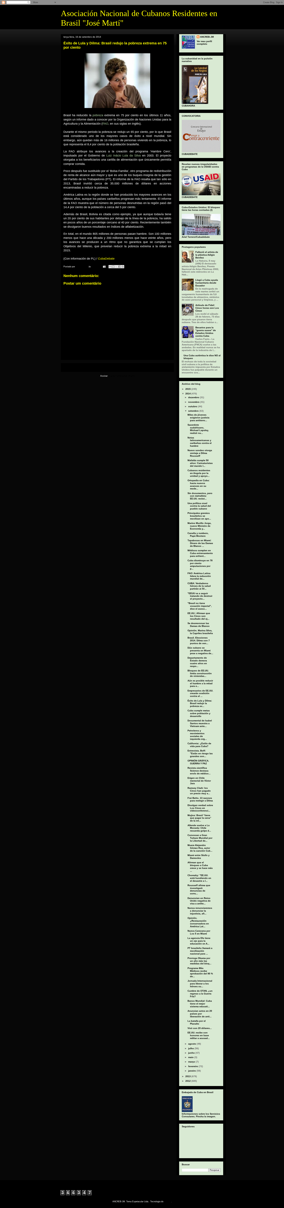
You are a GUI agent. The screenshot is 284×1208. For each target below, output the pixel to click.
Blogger (167, 1201)
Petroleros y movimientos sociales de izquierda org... (197, 734)
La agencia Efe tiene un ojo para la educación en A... (199, 941)
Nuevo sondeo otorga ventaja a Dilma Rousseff (200, 453)
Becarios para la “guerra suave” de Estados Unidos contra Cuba (205, 331)
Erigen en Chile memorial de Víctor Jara (199, 781)
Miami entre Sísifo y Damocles (199, 856)
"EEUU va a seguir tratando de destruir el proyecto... (200, 596)
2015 (188, 389)
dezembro (194, 397)
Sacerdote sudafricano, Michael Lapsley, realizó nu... (198, 428)
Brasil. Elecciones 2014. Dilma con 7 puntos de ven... (199, 640)
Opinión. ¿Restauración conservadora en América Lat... (198, 922)
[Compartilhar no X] (116, 266)
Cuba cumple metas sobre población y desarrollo (199, 713)
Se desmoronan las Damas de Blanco (199, 624)
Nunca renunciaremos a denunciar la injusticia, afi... (200, 911)
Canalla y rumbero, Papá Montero (198, 534)
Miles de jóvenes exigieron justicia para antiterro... (198, 417)
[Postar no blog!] (113, 266)
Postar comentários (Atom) (121, 376)
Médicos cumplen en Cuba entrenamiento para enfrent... (200, 553)
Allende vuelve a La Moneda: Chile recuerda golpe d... (199, 828)
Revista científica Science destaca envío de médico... (199, 771)
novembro (194, 402)
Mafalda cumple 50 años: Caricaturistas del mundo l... (200, 463)
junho (191, 1052)
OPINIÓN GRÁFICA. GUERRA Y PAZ (198, 762)
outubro (193, 406)
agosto (192, 1043)
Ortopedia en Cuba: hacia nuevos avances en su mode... (199, 484)
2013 (188, 1076)
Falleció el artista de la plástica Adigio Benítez (206, 255)
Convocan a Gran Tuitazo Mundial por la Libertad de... (200, 838)
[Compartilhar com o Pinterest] (122, 266)
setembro (193, 411)
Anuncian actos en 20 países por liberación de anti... (200, 1014)
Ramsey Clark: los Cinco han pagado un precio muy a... (199, 791)
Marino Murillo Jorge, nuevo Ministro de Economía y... (199, 526)
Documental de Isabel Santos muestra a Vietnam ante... (200, 723)
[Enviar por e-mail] (110, 266)
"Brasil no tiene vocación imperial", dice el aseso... (200, 606)
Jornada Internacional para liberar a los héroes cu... (200, 983)
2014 (188, 393)
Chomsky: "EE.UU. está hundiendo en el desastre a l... (199, 878)
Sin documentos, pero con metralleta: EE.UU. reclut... (200, 496)
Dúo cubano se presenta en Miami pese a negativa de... (200, 650)
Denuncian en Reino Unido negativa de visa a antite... (199, 901)
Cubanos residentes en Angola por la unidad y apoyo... (199, 473)
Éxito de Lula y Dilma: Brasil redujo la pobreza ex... (200, 703)
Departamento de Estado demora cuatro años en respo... (197, 661)
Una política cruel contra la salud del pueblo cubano (199, 506)
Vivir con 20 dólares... (200, 1028)
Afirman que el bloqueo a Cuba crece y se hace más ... (200, 866)
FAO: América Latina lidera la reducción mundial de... (199, 576)
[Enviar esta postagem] (104, 266)
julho (191, 1048)
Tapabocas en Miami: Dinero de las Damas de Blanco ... (200, 543)
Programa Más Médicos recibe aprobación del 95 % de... (200, 972)
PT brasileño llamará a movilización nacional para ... (200, 951)
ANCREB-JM (207, 37)
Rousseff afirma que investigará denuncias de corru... (199, 889)
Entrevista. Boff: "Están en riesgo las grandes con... (200, 753)
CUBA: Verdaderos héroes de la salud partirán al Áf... (199, 586)
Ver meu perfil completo (204, 42)
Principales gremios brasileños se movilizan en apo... (199, 516)
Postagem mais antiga (158, 367)
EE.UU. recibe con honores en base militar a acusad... (199, 1035)
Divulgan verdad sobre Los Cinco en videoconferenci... (200, 808)
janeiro (192, 1070)
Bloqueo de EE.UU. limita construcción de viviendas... (200, 673)
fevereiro (193, 1066)
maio (191, 1057)
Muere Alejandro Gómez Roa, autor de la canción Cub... (200, 848)
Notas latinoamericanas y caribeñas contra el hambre (200, 441)
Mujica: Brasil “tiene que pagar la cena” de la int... (199, 818)
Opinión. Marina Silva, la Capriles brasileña (200, 632)
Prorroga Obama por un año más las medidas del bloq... (199, 961)
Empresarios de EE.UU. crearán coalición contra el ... (200, 693)
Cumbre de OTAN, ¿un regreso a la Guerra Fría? (200, 994)
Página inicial (118, 367)
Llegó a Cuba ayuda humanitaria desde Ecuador (206, 283)
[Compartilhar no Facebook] (119, 266)
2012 (188, 1081)
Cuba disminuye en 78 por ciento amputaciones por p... (200, 564)
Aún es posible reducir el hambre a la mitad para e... (200, 683)
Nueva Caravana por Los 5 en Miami (199, 932)
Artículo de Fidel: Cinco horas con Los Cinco (207, 308)
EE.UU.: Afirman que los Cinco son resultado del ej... (199, 616)
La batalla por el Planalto (197, 1022)
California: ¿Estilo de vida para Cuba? (199, 745)
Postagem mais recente (77, 367)
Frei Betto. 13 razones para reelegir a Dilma (200, 799)
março (192, 1061)
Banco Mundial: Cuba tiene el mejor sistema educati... (200, 1004)
